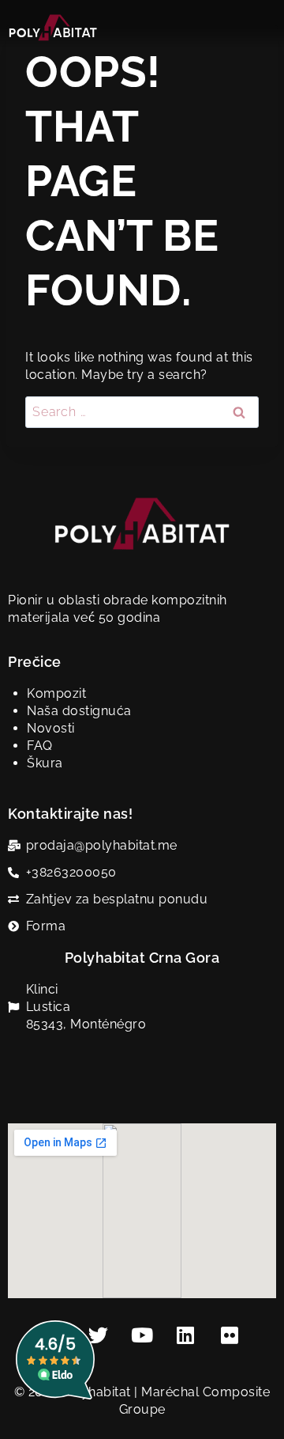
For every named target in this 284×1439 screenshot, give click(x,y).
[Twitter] (98, 1334)
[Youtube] (142, 1334)
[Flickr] (229, 1334)
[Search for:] (142, 411)
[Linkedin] (186, 1334)
